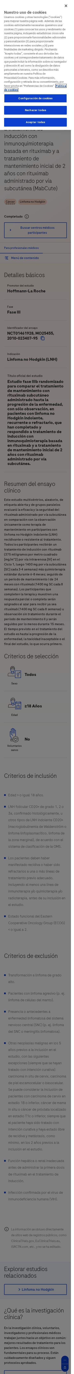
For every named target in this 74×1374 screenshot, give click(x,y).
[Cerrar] (66, 5)
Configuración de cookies (35, 98)
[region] (35, 65)
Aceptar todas (35, 122)
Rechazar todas (35, 110)
